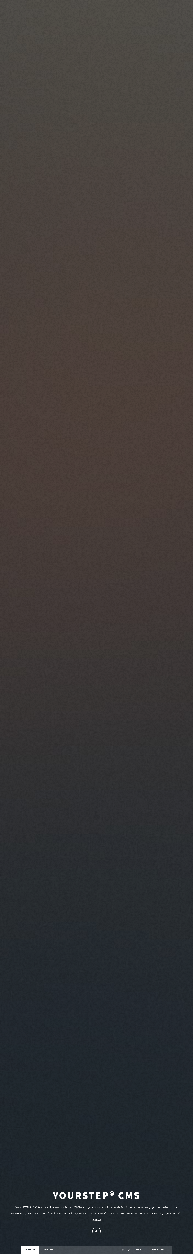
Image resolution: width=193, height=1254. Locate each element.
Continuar (96, 1231)
